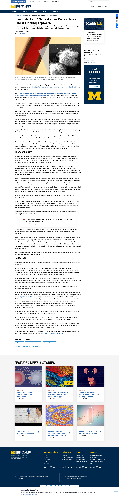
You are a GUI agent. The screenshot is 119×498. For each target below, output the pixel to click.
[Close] (115, 489)
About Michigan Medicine (18, 1)
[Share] (117, 26)
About (45, 455)
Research (39, 1)
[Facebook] (117, 15)
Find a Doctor (65, 455)
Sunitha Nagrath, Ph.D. (33, 224)
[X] (117, 18)
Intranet (92, 463)
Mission (25, 11)
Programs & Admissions (96, 455)
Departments (55, 1)
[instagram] (48, 467)
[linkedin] (83, 467)
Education (46, 1)
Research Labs (80, 457)
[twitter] (51, 467)
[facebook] (45, 467)
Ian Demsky (23, 33)
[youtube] (54, 467)
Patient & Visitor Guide (67, 457)
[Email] (117, 21)
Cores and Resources (81, 461)
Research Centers (80, 459)
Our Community (94, 457)
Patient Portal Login (67, 459)
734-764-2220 (91, 62)
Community (47, 459)
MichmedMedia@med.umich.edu (92, 60)
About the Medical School (96, 461)
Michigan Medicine (51, 452)
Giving (45, 461)
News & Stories (48, 463)
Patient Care (31, 1)
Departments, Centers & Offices (97, 459)
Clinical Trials (79, 455)
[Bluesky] (117, 23)
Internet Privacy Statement (30, 494)
